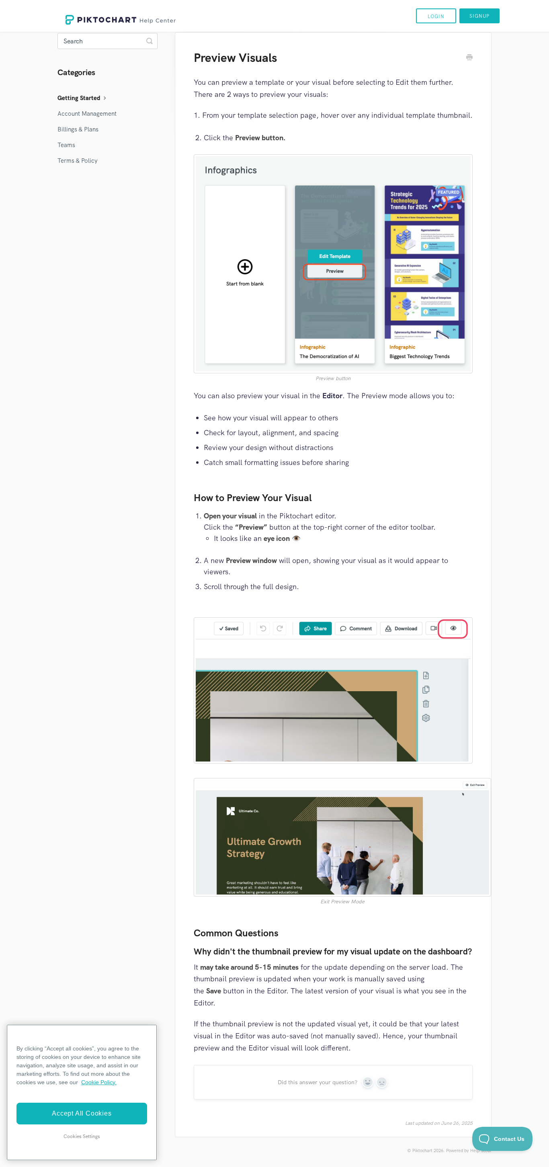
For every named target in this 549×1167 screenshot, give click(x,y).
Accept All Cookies (81, 1113)
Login (436, 16)
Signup (479, 16)
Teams (66, 145)
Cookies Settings (82, 1136)
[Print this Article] (469, 58)
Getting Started (79, 98)
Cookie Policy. (99, 1082)
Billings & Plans (77, 129)
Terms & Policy (77, 161)
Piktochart (422, 1150)
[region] (81, 1092)
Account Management (87, 114)
